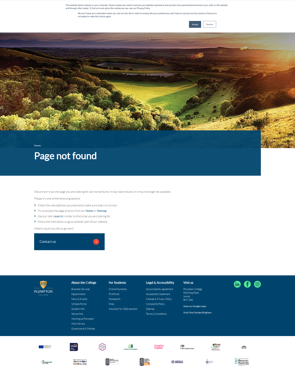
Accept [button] (195, 24)
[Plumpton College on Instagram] (257, 284)
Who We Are (78, 323)
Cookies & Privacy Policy (159, 299)
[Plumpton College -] (43, 288)
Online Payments (118, 289)
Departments (78, 294)
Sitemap (102, 210)
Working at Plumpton (82, 318)
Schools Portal (79, 304)
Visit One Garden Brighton (197, 312)
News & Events (79, 299)
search (58, 216)
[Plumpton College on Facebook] (247, 284)
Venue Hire (77, 314)
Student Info (78, 309)
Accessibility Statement (158, 294)
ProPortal (114, 294)
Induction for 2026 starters (123, 309)
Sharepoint (114, 299)
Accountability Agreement (159, 289)
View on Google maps (194, 306)
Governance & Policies (83, 328)
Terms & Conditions (156, 314)
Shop (111, 304)
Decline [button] (209, 24)
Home (89, 210)
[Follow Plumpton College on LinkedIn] (237, 284)
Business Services (80, 289)
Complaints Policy (155, 304)
